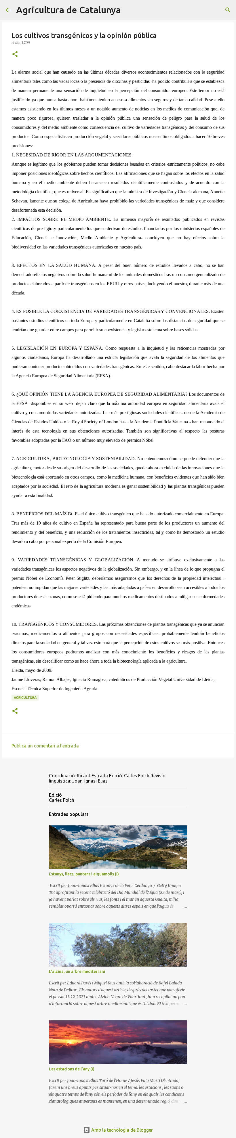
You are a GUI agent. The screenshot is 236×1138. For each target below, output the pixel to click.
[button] (15, 54)
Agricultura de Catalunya (68, 10)
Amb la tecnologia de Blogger (121, 1130)
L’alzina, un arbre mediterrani (77, 971)
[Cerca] (128, 10)
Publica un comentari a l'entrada (45, 745)
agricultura (25, 697)
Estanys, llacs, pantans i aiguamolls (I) (84, 874)
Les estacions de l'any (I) (71, 1069)
